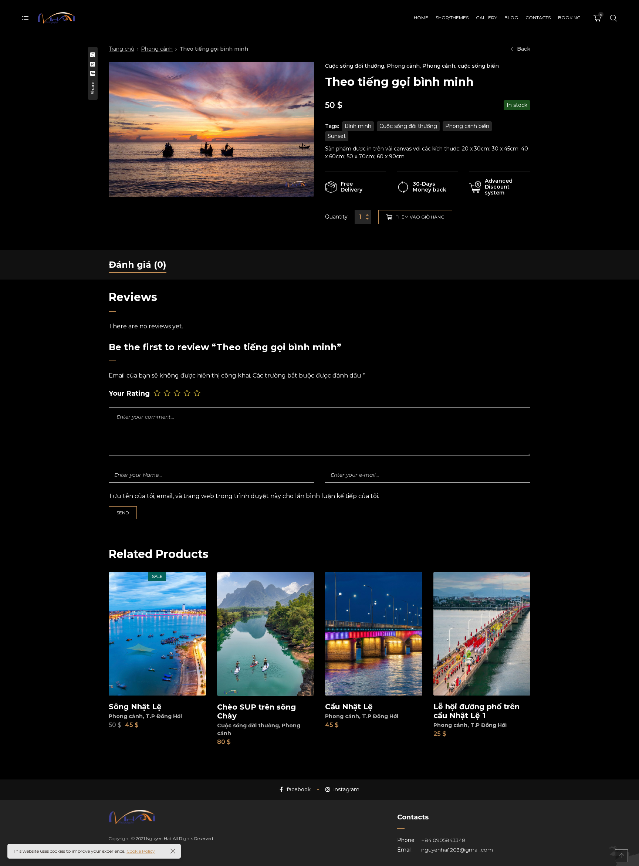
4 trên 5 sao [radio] (187, 392)
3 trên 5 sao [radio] (177, 392)
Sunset (337, 136)
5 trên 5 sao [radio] (197, 392)
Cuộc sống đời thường (354, 65)
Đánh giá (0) (137, 264)
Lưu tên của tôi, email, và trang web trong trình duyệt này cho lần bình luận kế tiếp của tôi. (244, 496)
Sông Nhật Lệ (135, 706)
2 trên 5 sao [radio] (167, 392)
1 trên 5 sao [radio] (157, 392)
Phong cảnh (157, 48)
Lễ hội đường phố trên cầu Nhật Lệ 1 (476, 711)
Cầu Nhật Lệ (349, 706)
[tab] (137, 264)
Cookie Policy (140, 851)
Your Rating (129, 394)
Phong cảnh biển (467, 126)
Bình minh (358, 126)
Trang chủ (121, 48)
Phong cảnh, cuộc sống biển (460, 65)
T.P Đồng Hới (164, 716)
